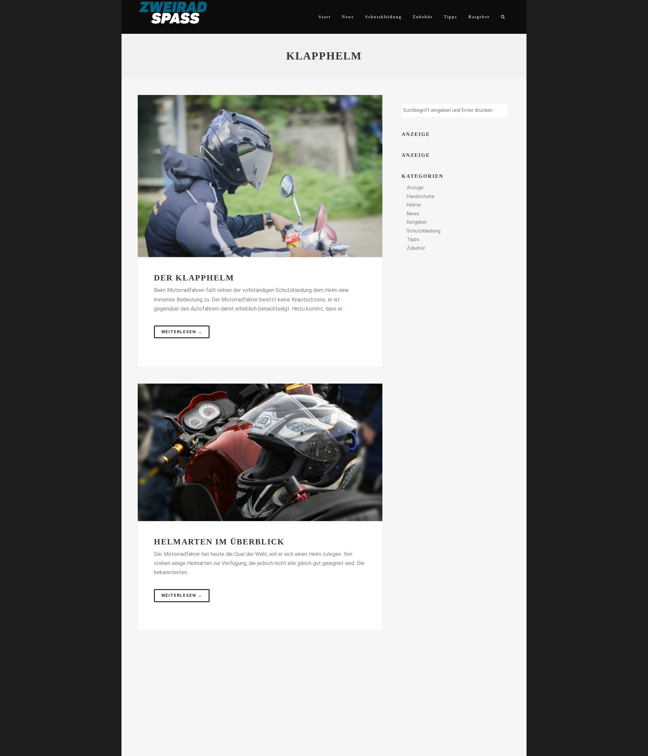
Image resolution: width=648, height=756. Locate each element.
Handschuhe (420, 196)
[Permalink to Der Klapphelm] (260, 176)
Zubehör (416, 248)
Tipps (413, 239)
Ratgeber (417, 222)
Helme (414, 205)
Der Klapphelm (194, 277)
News (413, 214)
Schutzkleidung (423, 231)
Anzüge (415, 188)
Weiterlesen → (181, 331)
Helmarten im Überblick (219, 541)
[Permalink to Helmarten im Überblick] (260, 452)
